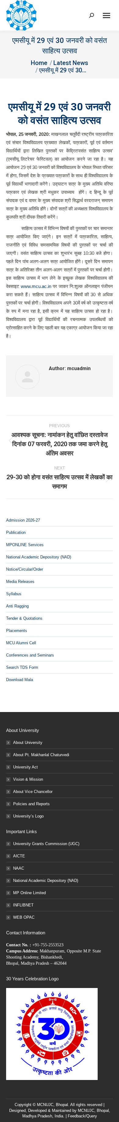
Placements (16, 630)
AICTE (19, 856)
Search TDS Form (22, 667)
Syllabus (13, 594)
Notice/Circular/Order (24, 569)
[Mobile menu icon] (106, 15)
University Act (25, 767)
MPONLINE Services (25, 544)
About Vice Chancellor (32, 791)
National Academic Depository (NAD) (38, 557)
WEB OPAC (23, 917)
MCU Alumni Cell (21, 643)
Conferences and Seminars (30, 655)
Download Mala (19, 679)
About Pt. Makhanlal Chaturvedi (41, 754)
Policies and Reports (31, 804)
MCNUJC (86, 1110)
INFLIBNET (23, 905)
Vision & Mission (28, 779)
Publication (16, 532)
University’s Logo (28, 816)
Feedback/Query (82, 1116)
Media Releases (20, 581)
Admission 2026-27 (23, 520)
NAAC (18, 868)
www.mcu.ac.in (36, 286)
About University (27, 742)
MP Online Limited (29, 892)
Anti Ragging (17, 606)
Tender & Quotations (24, 618)
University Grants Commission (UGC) (46, 843)
